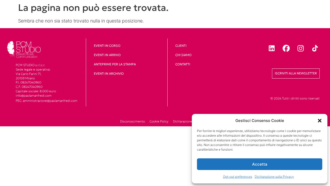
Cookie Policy (159, 121)
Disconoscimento (132, 121)
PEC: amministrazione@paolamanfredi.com (46, 101)
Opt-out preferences (237, 177)
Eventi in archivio (109, 73)
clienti (180, 46)
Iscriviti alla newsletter (296, 73)
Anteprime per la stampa (115, 64)
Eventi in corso (107, 46)
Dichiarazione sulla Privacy (274, 177)
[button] (319, 120)
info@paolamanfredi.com (34, 95)
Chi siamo (183, 55)
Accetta (259, 164)
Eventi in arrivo (107, 55)
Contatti (182, 64)
